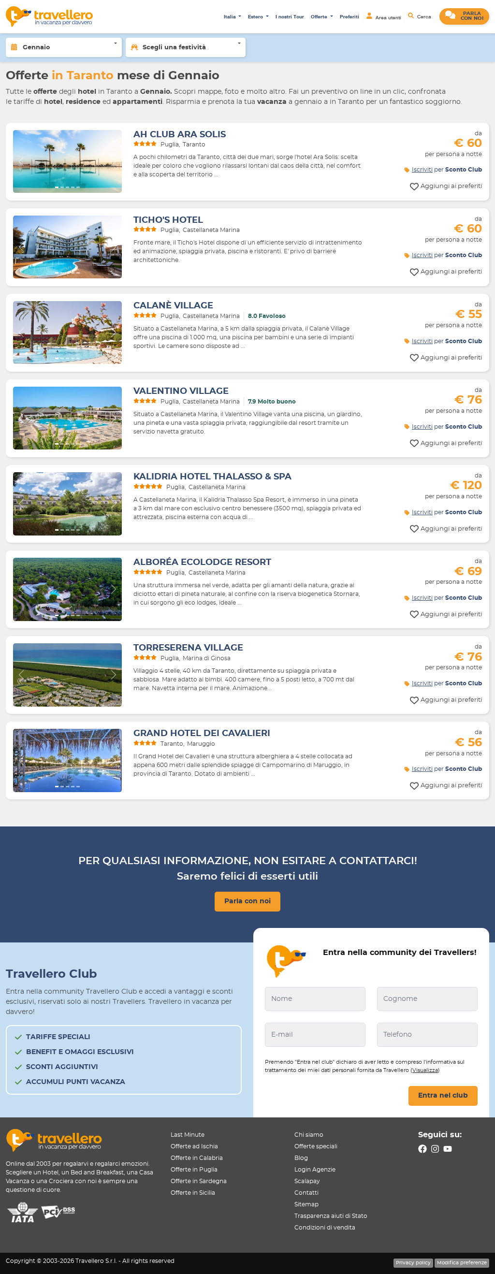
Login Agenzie (314, 1170)
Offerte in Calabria (197, 1158)
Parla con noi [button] (247, 901)
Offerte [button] (320, 16)
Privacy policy (413, 1262)
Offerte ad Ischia (194, 1146)
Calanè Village (173, 306)
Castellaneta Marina (211, 230)
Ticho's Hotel (168, 220)
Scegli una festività (174, 47)
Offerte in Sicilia (193, 1193)
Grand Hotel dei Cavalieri (201, 733)
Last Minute (187, 1135)
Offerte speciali (315, 1146)
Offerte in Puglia (194, 1170)
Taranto (194, 144)
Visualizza (425, 1070)
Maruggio (201, 744)
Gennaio (36, 47)
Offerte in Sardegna (199, 1181)
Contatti (306, 1193)
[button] (464, 16)
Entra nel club (443, 1095)
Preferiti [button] (349, 16)
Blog (301, 1158)
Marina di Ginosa (207, 658)
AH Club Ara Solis (179, 134)
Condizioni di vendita (324, 1228)
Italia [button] (230, 16)
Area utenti (387, 17)
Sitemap (306, 1204)
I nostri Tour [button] (290, 16)
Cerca (423, 16)
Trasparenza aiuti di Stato (330, 1216)
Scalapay (307, 1181)
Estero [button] (256, 16)
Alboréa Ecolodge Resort (202, 562)
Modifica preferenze (462, 1262)
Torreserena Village (188, 648)
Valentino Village (181, 391)
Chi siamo (308, 1135)
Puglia (169, 144)
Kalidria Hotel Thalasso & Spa (212, 477)
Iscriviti (422, 170)
